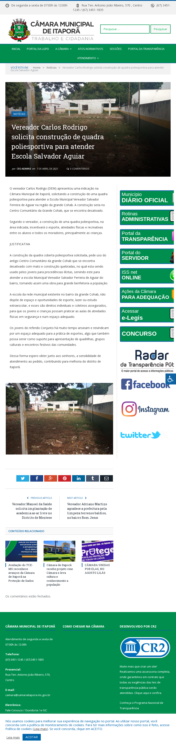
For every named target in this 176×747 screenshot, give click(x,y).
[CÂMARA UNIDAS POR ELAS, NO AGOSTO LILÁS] (98, 551)
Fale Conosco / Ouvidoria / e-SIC (26, 710)
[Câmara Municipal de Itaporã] (52, 28)
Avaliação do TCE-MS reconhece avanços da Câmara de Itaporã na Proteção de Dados (21, 573)
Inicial (16, 49)
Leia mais (40, 729)
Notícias (19, 114)
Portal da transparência (146, 49)
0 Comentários (79, 168)
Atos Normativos (90, 49)
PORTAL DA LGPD (38, 49)
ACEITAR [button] (32, 737)
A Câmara (62, 49)
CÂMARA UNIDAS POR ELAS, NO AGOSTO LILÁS (97, 569)
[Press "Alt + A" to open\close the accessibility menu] (170, 379)
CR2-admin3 (24, 168)
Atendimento (86, 58)
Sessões (116, 49)
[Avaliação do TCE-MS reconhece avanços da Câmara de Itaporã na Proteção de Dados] (21, 551)
